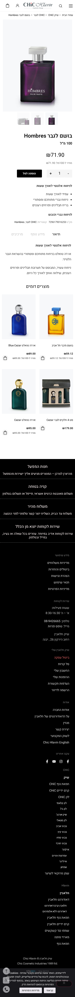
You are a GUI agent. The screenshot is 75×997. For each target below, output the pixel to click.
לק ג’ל (63, 808)
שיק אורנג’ (61, 814)
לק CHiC (63, 797)
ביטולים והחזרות (58, 569)
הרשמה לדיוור (60, 690)
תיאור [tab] (56, 234)
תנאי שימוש (61, 582)
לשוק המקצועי (60, 736)
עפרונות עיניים (59, 855)
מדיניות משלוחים (58, 563)
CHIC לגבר (39, 15)
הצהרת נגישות (60, 576)
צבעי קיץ (62, 831)
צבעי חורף (61, 843)
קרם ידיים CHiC (59, 790)
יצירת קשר (62, 729)
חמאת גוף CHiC (59, 784)
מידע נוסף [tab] (38, 234)
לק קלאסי (62, 803)
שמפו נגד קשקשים (57, 930)
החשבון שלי (61, 670)
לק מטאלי (62, 820)
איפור (65, 849)
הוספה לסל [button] (42, 358)
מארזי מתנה (61, 937)
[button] (71, 6)
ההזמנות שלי (61, 677)
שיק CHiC (53, 15)
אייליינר (63, 861)
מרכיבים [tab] (17, 234)
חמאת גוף (63, 943)
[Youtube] (54, 761)
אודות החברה (61, 710)
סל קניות (63, 664)
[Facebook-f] (67, 761)
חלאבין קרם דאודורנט (55, 905)
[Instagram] (61, 761)
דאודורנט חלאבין (58, 899)
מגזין (66, 723)
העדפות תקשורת (58, 683)
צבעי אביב (61, 826)
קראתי (49, 990)
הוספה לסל (29, 174)
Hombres (19, 222)
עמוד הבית (67, 15)
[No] (64, 984)
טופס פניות (55, 626)
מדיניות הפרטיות (58, 589)
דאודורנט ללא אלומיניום (54, 911)
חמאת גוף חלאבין (58, 917)
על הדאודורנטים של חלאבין (52, 716)
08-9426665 (52, 621)
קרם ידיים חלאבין (58, 924)
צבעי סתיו (62, 837)
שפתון (64, 867)
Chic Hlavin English (56, 742)
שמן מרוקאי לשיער (57, 873)
